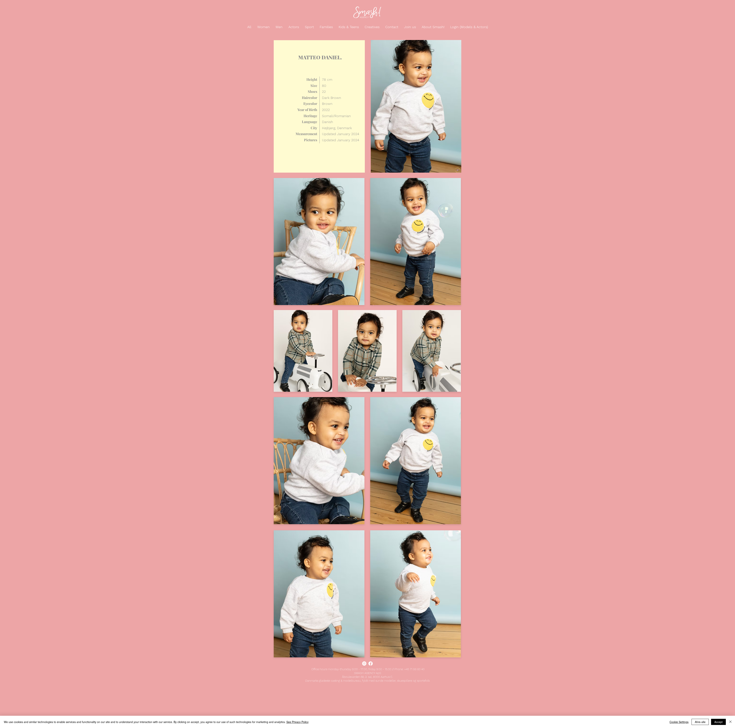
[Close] (730, 722)
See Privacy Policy (297, 722)
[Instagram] (364, 663)
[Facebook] (370, 663)
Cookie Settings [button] (679, 722)
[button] (249, 27)
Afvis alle (700, 722)
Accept (718, 722)
